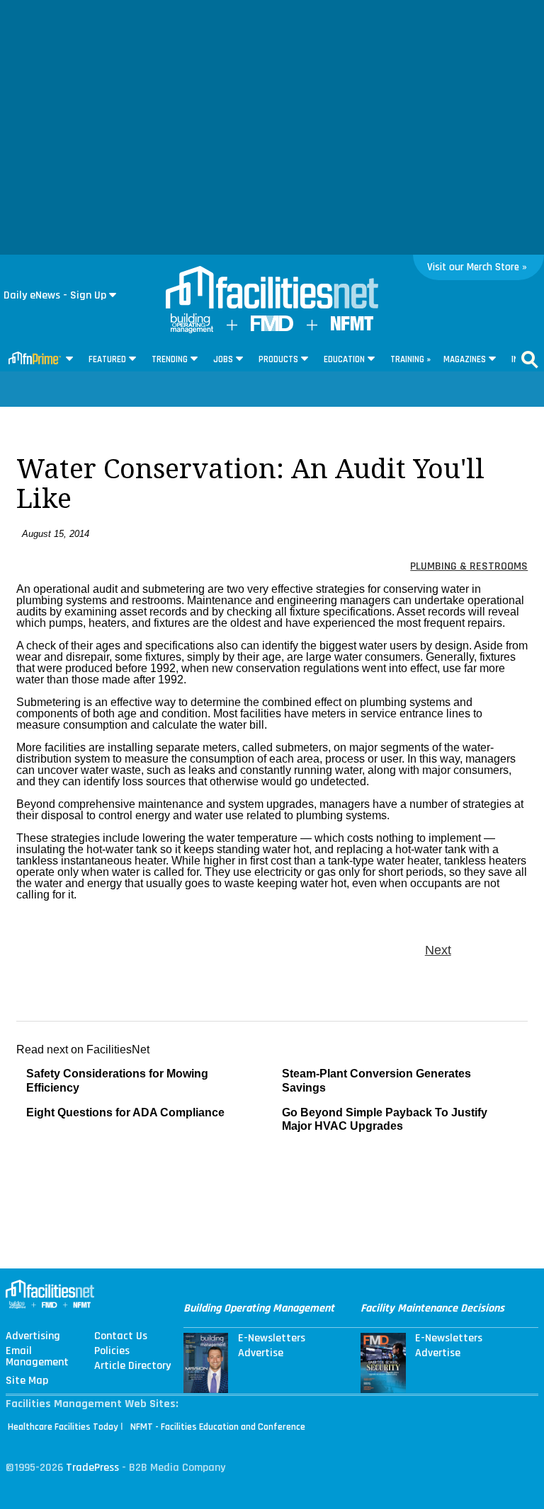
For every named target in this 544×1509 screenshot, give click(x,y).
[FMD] (272, 327)
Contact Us (120, 1336)
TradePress (92, 1467)
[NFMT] (352, 327)
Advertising (33, 1336)
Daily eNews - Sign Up (55, 295)
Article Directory (132, 1366)
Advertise (260, 1353)
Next (438, 950)
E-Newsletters (271, 1338)
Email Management (37, 1357)
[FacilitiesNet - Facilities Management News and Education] (272, 288)
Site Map (27, 1381)
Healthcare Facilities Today (63, 1427)
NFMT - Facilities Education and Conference (217, 1427)
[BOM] (192, 330)
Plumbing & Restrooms (469, 566)
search (530, 359)
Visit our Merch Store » (477, 267)
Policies (112, 1351)
